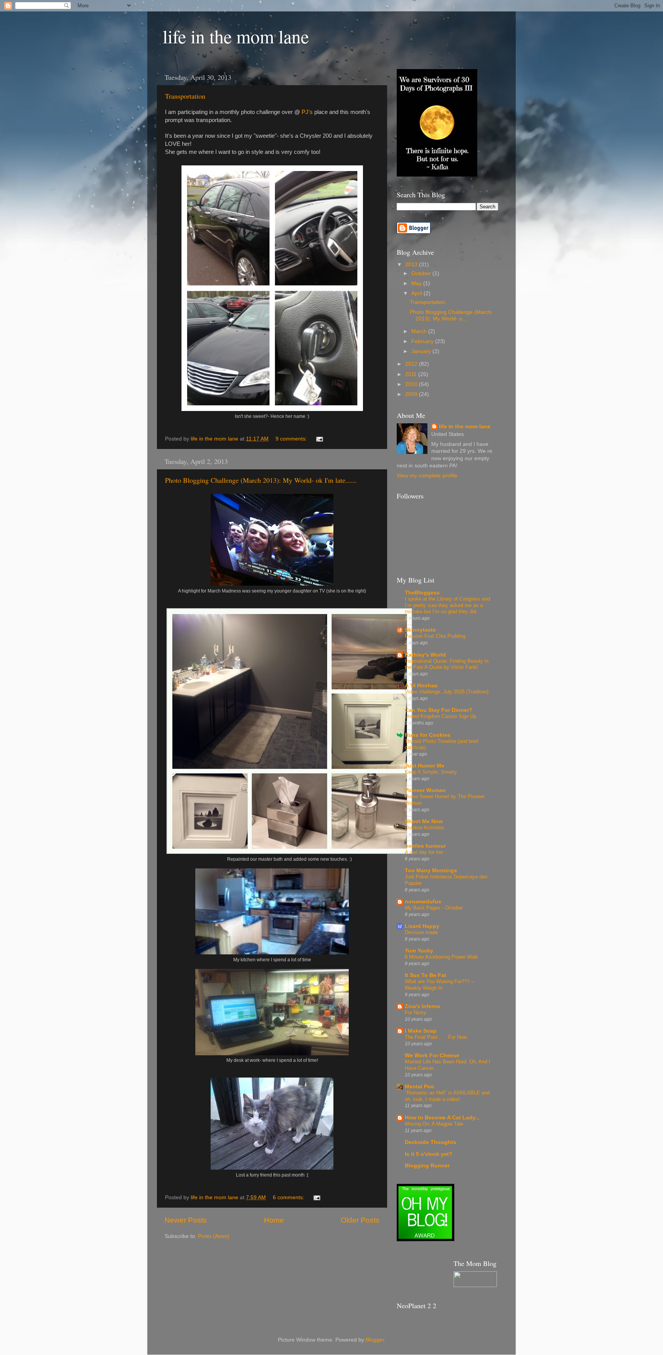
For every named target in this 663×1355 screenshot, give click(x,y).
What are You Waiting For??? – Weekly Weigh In (439, 985)
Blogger (375, 1340)
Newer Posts (186, 1220)
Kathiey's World (425, 655)
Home (274, 1220)
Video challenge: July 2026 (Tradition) (446, 692)
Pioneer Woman (425, 790)
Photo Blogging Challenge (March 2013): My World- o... (450, 315)
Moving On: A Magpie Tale (434, 1124)
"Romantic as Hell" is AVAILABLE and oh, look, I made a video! (447, 1096)
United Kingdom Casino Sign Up (440, 716)
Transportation (185, 96)
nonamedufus (423, 901)
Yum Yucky (419, 951)
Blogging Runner (427, 1166)
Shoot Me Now (424, 821)
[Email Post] (319, 439)
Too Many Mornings (431, 870)
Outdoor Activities (424, 827)
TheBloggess (422, 593)
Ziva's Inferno (422, 1006)
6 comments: (289, 1197)
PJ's (307, 112)
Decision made (421, 932)
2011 (411, 374)
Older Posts (360, 1220)
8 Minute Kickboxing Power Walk (441, 957)
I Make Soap (421, 1031)
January (421, 351)
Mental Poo (419, 1086)
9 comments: (291, 439)
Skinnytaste (420, 630)
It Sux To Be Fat (425, 975)
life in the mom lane (236, 36)
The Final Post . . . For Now (436, 1037)
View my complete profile (427, 476)
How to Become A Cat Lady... (442, 1118)
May (417, 283)
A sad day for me (424, 852)
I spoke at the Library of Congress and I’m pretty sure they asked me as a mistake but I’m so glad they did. (447, 605)
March (419, 331)
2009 (412, 394)
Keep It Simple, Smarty (431, 772)
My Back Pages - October (434, 908)
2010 (412, 384)
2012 (412, 364)
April (417, 293)
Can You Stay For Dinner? (438, 710)
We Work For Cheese (432, 1055)
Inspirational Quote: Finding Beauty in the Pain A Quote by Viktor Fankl (446, 664)
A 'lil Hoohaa (421, 685)
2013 (412, 264)
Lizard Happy (422, 926)
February (423, 341)
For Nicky (415, 1012)
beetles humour (425, 846)
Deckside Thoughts (430, 1142)
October (421, 273)
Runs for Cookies (427, 735)
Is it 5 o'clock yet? (428, 1154)
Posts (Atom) (213, 1236)
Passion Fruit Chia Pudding (435, 636)
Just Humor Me (424, 766)
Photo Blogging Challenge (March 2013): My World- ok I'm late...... (261, 480)
